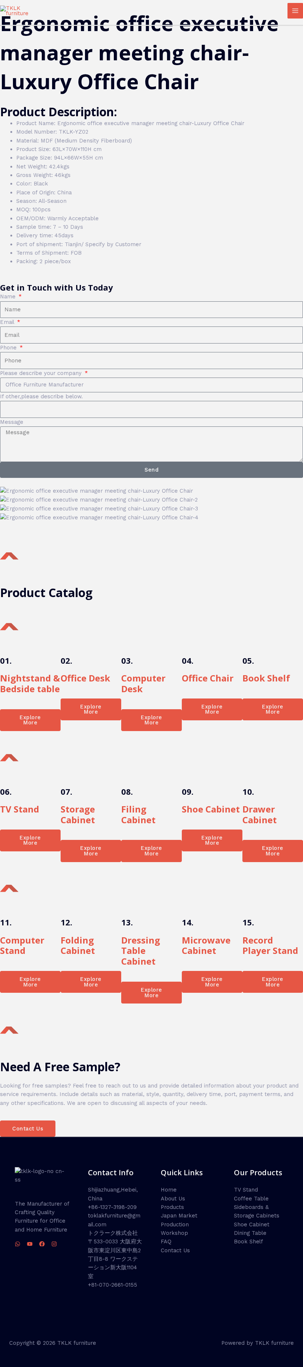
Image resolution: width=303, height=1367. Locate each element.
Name (8, 296)
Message (11, 422)
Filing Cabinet (138, 814)
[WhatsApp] (17, 1244)
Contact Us (175, 1250)
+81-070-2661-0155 (112, 1284)
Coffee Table (251, 1198)
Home (169, 1189)
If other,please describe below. (41, 396)
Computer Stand (22, 945)
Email (8, 322)
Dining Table (250, 1233)
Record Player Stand (270, 945)
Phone (9, 347)
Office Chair (208, 678)
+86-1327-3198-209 (112, 1207)
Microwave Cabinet (206, 945)
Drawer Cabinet (259, 814)
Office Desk (85, 678)
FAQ (166, 1241)
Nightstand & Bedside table (30, 683)
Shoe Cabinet (211, 809)
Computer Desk (143, 683)
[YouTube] (30, 1244)
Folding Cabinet (78, 945)
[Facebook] (42, 1244)
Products (172, 1207)
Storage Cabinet (78, 814)
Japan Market (179, 1215)
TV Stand (19, 809)
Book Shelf (266, 678)
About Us (173, 1198)
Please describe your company (42, 373)
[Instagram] (54, 1244)
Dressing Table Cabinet (140, 951)
